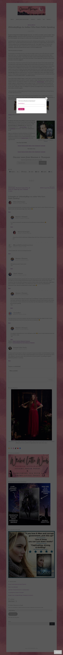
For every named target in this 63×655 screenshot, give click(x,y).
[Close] (46, 99)
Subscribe (58, 652)
